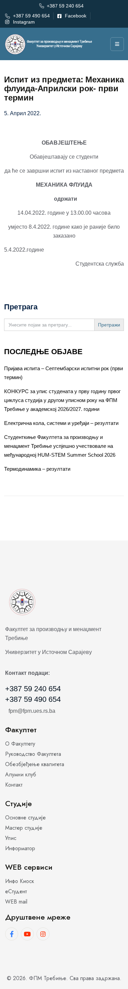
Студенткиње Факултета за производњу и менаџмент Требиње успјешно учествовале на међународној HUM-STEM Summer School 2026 (59, 446)
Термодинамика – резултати (37, 469)
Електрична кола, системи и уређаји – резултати (61, 423)
